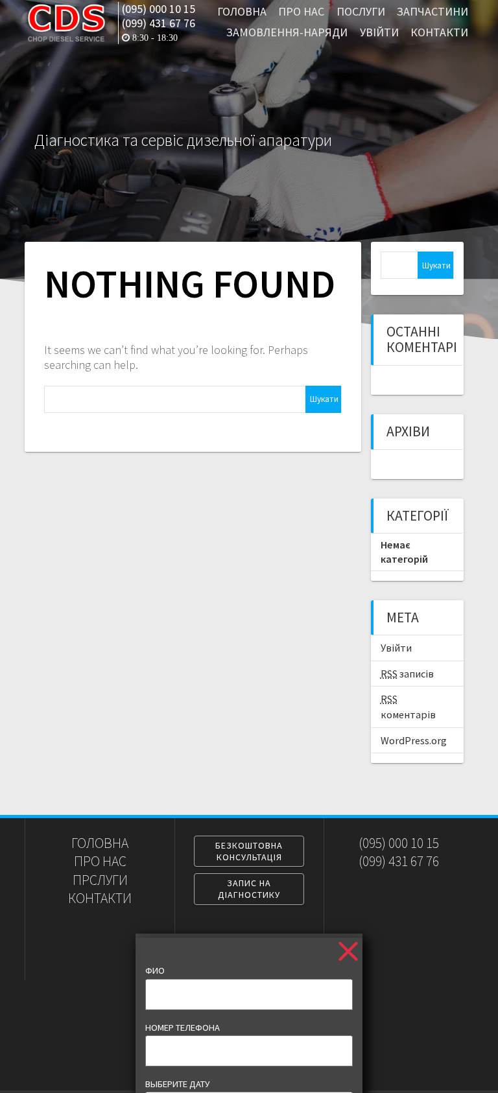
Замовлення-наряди (287, 32)
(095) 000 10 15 (158, 9)
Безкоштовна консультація (249, 851)
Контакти (439, 32)
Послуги (361, 11)
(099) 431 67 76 (158, 23)
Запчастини (432, 11)
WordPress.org (414, 740)
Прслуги (100, 880)
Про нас (301, 11)
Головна (242, 11)
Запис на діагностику (249, 888)
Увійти (379, 32)
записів (407, 673)
